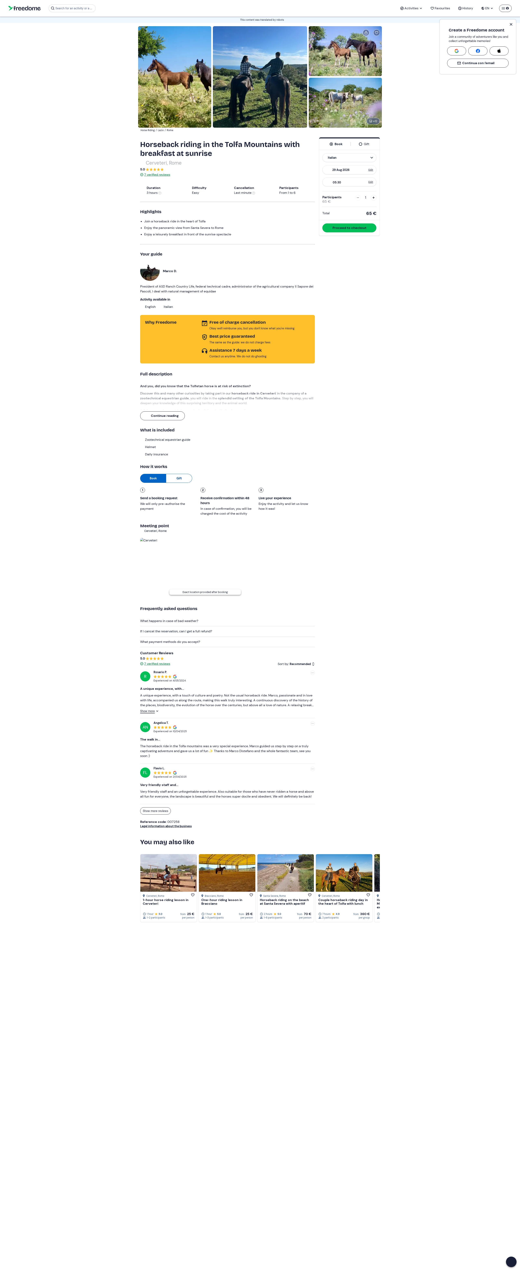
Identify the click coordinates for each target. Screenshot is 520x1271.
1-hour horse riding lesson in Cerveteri (165, 902)
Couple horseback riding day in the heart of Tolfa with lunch (343, 902)
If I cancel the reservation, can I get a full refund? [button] (176, 631)
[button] (511, 1262)
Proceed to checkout (349, 228)
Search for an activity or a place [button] (74, 8)
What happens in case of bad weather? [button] (169, 621)
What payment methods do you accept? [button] (170, 642)
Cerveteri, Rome (164, 163)
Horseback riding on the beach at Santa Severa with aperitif (284, 902)
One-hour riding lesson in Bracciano (221, 902)
